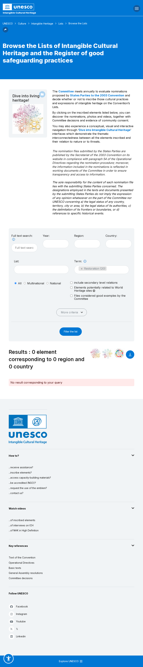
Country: (111, 235)
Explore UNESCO (69, 661)
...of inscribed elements (22, 520)
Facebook (22, 606)
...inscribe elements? (20, 472)
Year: (46, 235)
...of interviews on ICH (21, 525)
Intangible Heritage (42, 23)
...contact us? (16, 493)
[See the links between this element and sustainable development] (119, 353)
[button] (5, 31)
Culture (22, 23)
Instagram (21, 613)
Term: (78, 261)
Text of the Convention (22, 557)
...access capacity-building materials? (30, 477)
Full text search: (21, 235)
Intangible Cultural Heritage (19, 12)
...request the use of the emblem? (28, 488)
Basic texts (15, 567)
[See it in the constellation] (95, 353)
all (19, 283)
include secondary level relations (96, 282)
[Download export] (130, 356)
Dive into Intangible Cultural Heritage (104, 130)
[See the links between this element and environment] (107, 353)
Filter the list (70, 331)
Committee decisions (21, 578)
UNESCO (8, 23)
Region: (79, 235)
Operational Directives (21, 562)
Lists (60, 23)
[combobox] (56, 244)
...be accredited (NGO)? (22, 482)
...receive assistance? (21, 467)
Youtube (21, 621)
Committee (66, 91)
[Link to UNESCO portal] (48, 7)
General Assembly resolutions (26, 572)
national (55, 283)
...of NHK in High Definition (24, 530)
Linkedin (21, 636)
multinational (35, 283)
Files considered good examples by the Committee (100, 297)
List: (16, 261)
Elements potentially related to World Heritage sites (98, 289)
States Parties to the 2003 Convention (97, 95)
